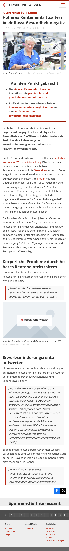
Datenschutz (51, 531)
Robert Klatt (40, 28)
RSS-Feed (9, 528)
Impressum (50, 534)
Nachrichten (10, 531)
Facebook (29, 528)
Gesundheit (40, 170)
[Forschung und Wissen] (22, 5)
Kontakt (49, 537)
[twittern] (63, 491)
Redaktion (50, 528)
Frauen (41, 178)
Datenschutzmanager (55, 540)
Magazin (8, 534)
